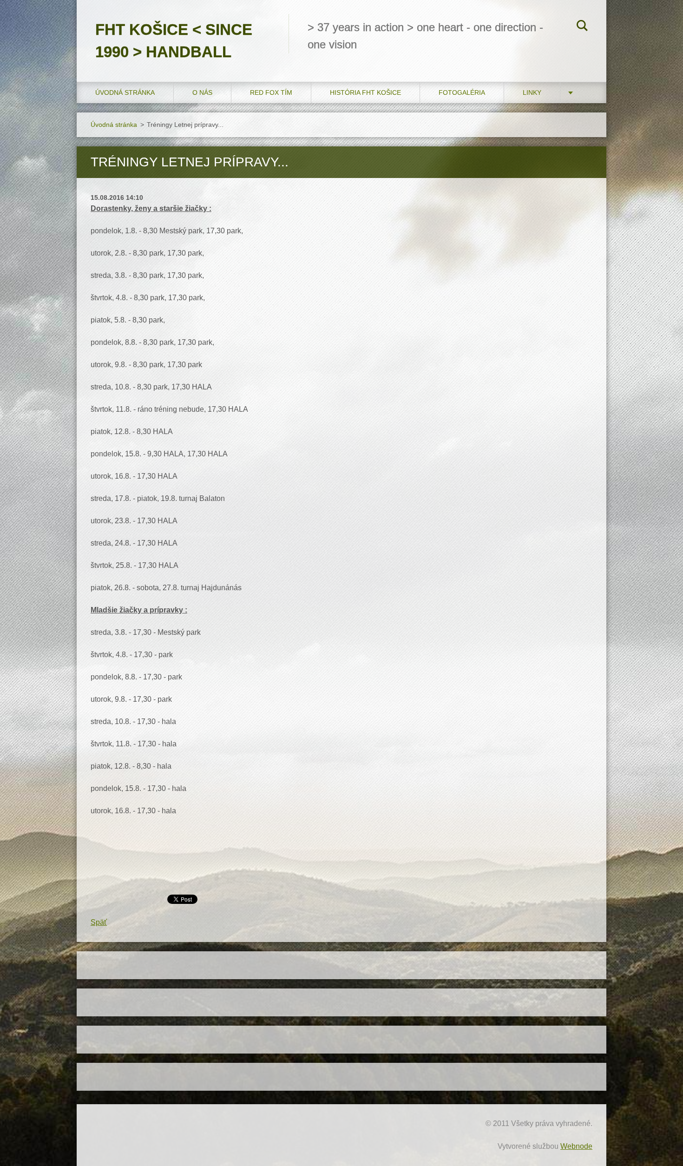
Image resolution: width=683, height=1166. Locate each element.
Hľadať (582, 27)
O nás (202, 92)
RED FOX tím (271, 92)
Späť (99, 922)
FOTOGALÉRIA (462, 92)
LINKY (532, 92)
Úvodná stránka (125, 92)
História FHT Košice (365, 92)
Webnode (576, 1146)
